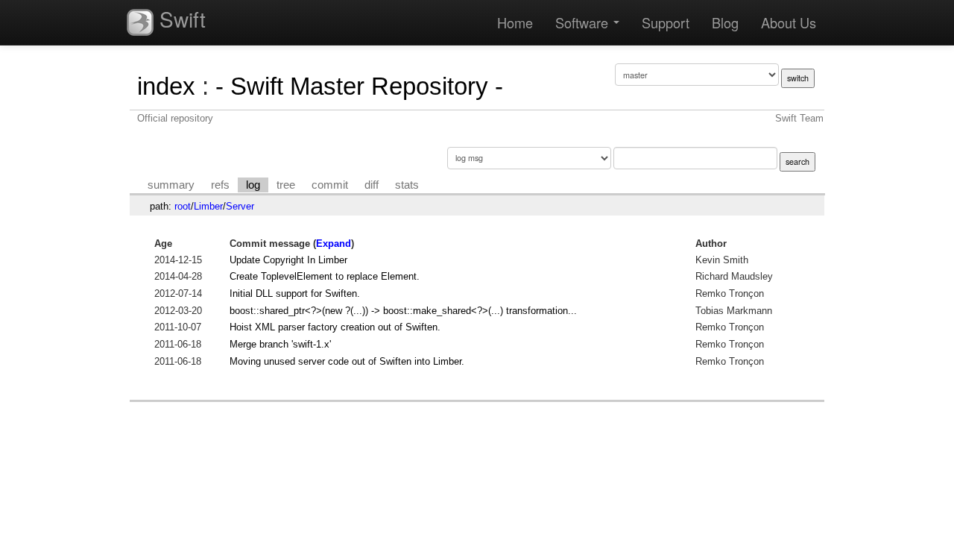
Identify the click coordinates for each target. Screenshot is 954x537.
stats (407, 185)
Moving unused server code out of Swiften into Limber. (347, 361)
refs (220, 185)
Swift (180, 19)
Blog (725, 22)
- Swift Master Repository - (359, 86)
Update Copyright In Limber (288, 260)
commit (330, 185)
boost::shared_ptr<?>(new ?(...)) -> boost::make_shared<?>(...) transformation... (403, 310)
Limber (208, 206)
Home (515, 22)
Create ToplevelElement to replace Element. (325, 276)
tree (286, 185)
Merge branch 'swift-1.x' (280, 344)
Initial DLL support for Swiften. (295, 293)
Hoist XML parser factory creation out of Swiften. (335, 327)
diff (371, 185)
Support (665, 22)
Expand (333, 243)
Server (240, 206)
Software (583, 22)
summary (171, 185)
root (182, 206)
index (166, 86)
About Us (788, 22)
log (253, 185)
